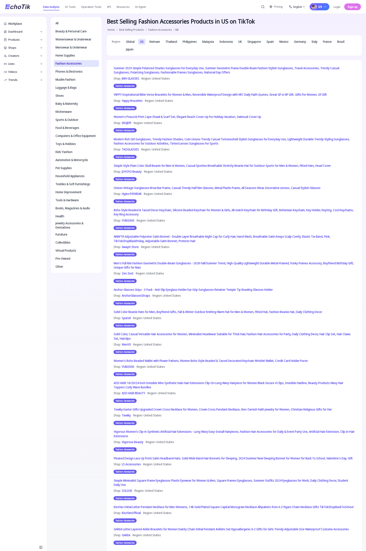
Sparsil (126, 318)
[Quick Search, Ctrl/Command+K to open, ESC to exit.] (262, 6)
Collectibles (63, 242)
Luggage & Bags (66, 87)
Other (59, 266)
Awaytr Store (130, 247)
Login (337, 7)
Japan (129, 49)
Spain (270, 42)
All (56, 23)
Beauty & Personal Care (71, 31)
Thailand (171, 42)
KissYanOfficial (131, 513)
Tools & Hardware (67, 200)
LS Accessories (131, 464)
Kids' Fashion (63, 152)
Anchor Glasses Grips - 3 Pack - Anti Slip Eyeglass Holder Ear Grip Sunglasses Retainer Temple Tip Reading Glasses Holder (193, 290)
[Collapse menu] (41, 547)
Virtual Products (65, 250)
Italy (314, 42)
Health (59, 216)
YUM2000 (128, 220)
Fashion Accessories (68, 63)
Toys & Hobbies (65, 144)
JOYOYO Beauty (132, 171)
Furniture (61, 234)
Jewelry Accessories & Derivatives (69, 225)
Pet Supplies (63, 168)
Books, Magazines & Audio (72, 208)
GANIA (126, 535)
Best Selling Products (131, 30)
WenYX (126, 344)
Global (130, 42)
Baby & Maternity (66, 104)
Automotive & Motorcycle (71, 160)
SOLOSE (127, 491)
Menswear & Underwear (71, 47)
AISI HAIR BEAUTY (133, 393)
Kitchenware (63, 112)
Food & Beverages (67, 128)
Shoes (59, 96)
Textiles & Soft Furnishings (72, 184)
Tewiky (126, 415)
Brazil (340, 42)
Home (111, 30)
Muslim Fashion (65, 79)
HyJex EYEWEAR (131, 194)
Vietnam (154, 42)
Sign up (353, 7)
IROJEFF (126, 123)
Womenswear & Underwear (73, 39)
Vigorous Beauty (132, 442)
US (142, 42)
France (327, 42)
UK (240, 42)
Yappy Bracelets (132, 101)
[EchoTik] (17, 6)
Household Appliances (70, 176)
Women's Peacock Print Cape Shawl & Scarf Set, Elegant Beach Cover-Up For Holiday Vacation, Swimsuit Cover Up (187, 117)
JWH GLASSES (130, 78)
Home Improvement (68, 192)
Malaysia (208, 42)
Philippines (190, 42)
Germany (300, 42)
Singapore (254, 42)
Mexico (283, 42)
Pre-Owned (62, 258)
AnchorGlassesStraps (136, 295)
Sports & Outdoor (66, 120)
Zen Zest (127, 273)
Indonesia (226, 42)
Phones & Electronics (69, 71)
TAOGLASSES (130, 149)
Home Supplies (65, 55)
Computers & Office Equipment (75, 136)
